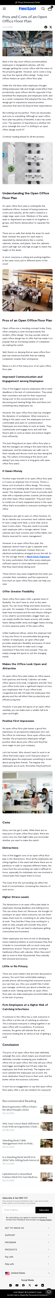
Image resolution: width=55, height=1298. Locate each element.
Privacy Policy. (46, 1220)
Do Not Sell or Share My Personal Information (27, 1295)
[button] (27, 1227)
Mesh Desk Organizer (38, 556)
